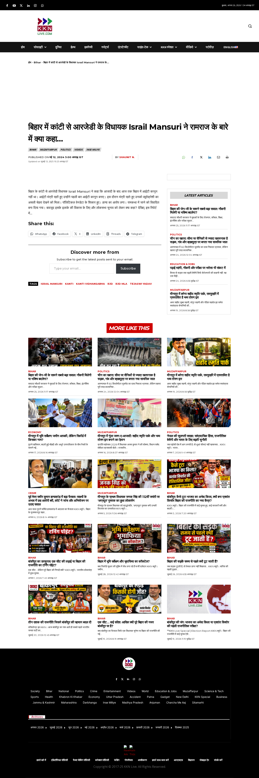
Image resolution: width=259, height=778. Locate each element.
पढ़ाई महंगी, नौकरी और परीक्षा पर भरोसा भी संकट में (197, 268)
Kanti (69, 283)
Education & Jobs (182, 264)
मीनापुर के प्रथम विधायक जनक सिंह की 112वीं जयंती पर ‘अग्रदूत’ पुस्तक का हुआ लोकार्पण (129, 498)
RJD (110, 283)
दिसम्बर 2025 (182, 727)
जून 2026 (73, 727)
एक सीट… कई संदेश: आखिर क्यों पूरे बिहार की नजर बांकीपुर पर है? (126, 624)
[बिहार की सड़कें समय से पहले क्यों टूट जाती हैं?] (199, 538)
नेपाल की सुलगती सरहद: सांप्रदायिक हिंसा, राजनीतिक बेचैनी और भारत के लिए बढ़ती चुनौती (196, 438)
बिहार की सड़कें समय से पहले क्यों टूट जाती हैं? (192, 561)
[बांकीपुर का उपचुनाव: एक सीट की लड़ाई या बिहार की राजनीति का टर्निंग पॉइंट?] (60, 538)
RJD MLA (121, 283)
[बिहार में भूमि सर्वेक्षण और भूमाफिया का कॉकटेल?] (129, 538)
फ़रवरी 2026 (143, 727)
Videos (78, 149)
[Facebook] (7, 5)
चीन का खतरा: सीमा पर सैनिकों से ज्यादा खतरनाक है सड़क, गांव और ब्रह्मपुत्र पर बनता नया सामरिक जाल (199, 240)
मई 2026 (90, 727)
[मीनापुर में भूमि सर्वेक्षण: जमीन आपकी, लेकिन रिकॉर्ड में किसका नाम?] (60, 413)
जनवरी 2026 (162, 727)
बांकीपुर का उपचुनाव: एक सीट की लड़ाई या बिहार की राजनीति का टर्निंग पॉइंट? (56, 563)
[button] (249, 26)
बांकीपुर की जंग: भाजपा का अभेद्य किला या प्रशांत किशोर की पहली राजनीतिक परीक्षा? (198, 624)
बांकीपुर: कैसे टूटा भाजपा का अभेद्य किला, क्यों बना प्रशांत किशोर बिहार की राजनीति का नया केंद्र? (198, 498)
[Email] (218, 157)
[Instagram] (35, 5)
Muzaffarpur (48, 149)
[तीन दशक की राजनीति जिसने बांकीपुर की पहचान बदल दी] (60, 599)
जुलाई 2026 (56, 727)
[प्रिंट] (227, 157)
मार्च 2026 (125, 727)
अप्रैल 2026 (107, 727)
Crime (32, 493)
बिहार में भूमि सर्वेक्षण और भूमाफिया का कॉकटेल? (124, 561)
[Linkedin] (28, 5)
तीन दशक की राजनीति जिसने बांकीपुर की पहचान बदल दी (59, 622)
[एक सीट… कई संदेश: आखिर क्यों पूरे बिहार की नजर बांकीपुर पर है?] (129, 599)
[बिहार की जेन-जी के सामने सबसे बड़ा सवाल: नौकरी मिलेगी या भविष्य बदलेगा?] (60, 352)
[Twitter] (21, 5)
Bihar (37, 62)
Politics (65, 149)
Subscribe (128, 268)
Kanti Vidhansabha (90, 283)
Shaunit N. (127, 157)
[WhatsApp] (183, 157)
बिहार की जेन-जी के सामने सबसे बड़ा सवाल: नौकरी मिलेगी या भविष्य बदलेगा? (197, 211)
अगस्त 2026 (37, 727)
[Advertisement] (158, 25)
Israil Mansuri (51, 283)
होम (29, 62)
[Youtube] (14, 5)
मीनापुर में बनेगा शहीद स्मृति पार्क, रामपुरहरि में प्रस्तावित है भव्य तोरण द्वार (194, 295)
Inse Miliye (93, 149)
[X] (201, 157)
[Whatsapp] (42, 5)
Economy (34, 432)
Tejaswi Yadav (141, 283)
